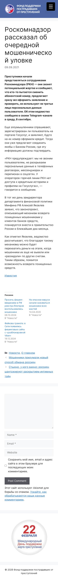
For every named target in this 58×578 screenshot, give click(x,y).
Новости (14, 352)
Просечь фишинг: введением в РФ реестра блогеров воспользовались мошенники (14, 305)
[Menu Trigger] (51, 6)
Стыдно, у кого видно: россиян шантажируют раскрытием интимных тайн (29, 371)
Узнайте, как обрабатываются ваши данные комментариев (26, 495)
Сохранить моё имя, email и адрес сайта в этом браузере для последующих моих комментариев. (30, 465)
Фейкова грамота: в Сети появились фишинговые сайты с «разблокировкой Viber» (15, 329)
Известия (11, 275)
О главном (28, 352)
